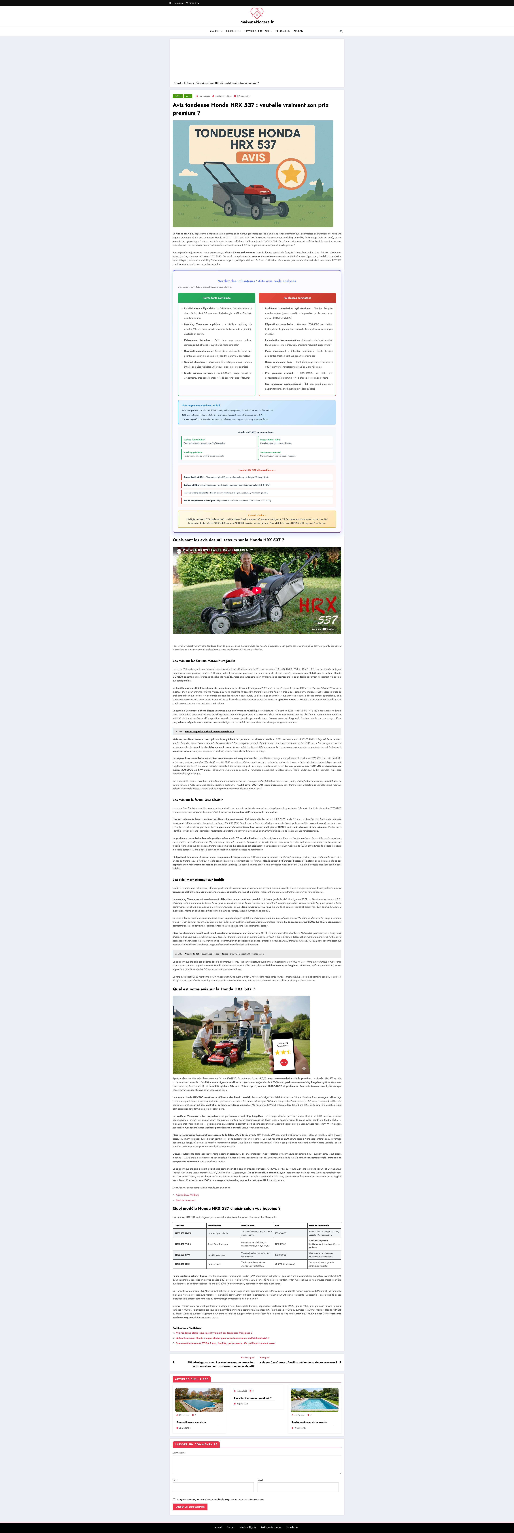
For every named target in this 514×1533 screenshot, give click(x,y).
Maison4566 (242, 1391)
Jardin (188, 96)
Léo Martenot (205, 96)
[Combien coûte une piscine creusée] (315, 1399)
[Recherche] (341, 31)
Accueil (218, 1527)
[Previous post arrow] (173, 1362)
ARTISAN (298, 31)
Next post (264, 1357)
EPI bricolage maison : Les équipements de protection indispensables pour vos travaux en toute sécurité (221, 1364)
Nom (175, 1479)
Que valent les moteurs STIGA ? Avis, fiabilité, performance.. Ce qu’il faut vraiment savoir (225, 1343)
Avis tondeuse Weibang (187, 1195)
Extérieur (178, 96)
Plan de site (292, 1527)
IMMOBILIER (232, 31)
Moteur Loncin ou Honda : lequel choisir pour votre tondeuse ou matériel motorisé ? (222, 1338)
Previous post (247, 1357)
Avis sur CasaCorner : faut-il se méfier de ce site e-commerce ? (298, 1362)
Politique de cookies (271, 1527)
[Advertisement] (257, 61)
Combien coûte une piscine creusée (309, 1422)
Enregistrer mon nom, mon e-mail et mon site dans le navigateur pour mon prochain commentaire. (220, 1499)
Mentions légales (247, 1527)
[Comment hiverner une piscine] (199, 1399)
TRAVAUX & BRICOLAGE (256, 31)
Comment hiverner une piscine (191, 1422)
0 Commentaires (243, 96)
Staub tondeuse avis (185, 1200)
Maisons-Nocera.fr (257, 22)
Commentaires (179, 1452)
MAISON (215, 31)
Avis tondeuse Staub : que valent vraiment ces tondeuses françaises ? (214, 1333)
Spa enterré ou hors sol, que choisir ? (253, 1398)
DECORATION (283, 31)
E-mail (260, 1479)
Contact (231, 1527)
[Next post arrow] (340, 1362)
